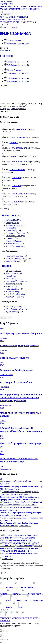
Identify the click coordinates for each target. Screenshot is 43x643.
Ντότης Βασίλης (12, 289)
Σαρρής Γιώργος (12, 223)
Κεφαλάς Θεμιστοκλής (15, 297)
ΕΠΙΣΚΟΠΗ (6, 56)
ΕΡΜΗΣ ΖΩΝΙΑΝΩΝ (15, 33)
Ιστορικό (22, 109)
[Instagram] (8, 615)
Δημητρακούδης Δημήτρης (16, 281)
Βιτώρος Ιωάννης (13, 238)
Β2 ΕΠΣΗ (35, 6)
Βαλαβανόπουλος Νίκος (16, 62)
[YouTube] (13, 615)
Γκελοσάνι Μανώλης (14, 241)
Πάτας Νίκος (11, 276)
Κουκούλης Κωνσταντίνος (17, 43)
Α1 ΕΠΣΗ (15, 6)
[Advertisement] (21, 101)
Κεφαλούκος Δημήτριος (15, 246)
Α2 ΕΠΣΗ (21, 6)
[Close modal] (1, 629)
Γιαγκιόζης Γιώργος (13, 271)
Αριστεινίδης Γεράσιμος (15, 233)
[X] (19, 615)
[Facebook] (2, 615)
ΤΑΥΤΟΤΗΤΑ (27, 618)
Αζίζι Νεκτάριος (12, 312)
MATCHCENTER (13, 22)
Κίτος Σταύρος (11, 286)
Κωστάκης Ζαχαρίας (14, 261)
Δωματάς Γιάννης (13, 291)
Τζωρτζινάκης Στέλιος (15, 309)
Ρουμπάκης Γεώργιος (14, 256)
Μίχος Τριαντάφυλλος (15, 273)
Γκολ (8, 109)
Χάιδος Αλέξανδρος (13, 278)
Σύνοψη (3, 109)
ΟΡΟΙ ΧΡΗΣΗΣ (17, 618)
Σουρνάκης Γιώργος (14, 306)
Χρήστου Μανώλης (13, 220)
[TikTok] (24, 615)
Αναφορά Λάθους (6, 318)
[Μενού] (12, 12)
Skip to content (6, 1)
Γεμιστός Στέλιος (12, 228)
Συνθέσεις (15, 109)
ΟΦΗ (2, 6)
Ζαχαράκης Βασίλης (14, 284)
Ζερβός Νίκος (11, 230)
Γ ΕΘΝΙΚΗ (8, 6)
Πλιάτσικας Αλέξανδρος (15, 236)
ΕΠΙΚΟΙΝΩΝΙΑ (5, 618)
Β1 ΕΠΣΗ (28, 6)
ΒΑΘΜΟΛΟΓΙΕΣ (10, 9)
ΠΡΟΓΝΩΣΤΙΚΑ (21, 9)
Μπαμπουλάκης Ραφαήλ (15, 225)
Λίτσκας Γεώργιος (14, 40)
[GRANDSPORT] (6, 4)
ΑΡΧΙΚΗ (3, 22)
